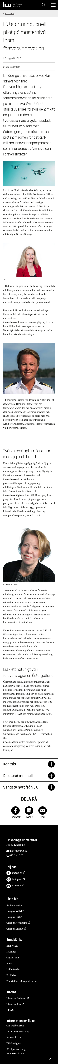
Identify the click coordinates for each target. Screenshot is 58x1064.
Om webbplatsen (15, 1025)
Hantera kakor (13, 1037)
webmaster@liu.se (15, 1053)
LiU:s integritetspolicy (17, 1031)
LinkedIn (17, 885)
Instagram (17, 879)
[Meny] (53, 5)
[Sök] (43, 5)
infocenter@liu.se (18, 850)
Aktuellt (9, 13)
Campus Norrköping (16, 922)
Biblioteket (12, 945)
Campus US (12, 916)
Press (9, 963)
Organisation (12, 957)
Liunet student (13, 1004)
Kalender (11, 951)
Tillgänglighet (13, 1043)
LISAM (10, 1010)
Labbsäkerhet (13, 969)
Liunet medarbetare (16, 998)
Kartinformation (14, 905)
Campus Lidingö (15, 928)
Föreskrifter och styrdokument (21, 981)
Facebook (17, 872)
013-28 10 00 (16, 855)
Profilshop (11, 975)
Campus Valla (13, 911)
